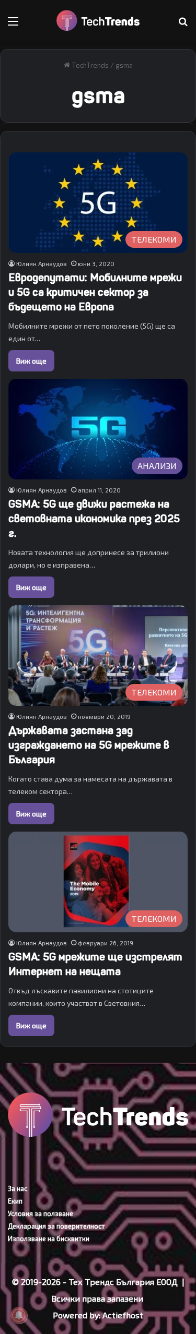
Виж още (31, 360)
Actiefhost (122, 1315)
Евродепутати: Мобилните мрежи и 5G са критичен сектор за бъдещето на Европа (95, 292)
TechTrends (89, 65)
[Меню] (13, 25)
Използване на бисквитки (48, 1238)
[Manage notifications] (18, 1315)
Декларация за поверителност (56, 1226)
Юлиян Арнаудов (41, 263)
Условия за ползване (40, 1213)
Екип (15, 1201)
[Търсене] (183, 25)
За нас (17, 1188)
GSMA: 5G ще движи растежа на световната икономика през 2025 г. (94, 519)
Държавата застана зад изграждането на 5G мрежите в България (88, 745)
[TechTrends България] (98, 20)
